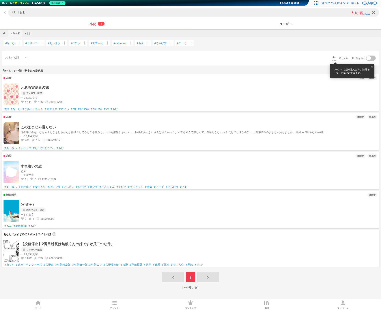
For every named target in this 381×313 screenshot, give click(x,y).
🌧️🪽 (198, 264)
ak (86, 109)
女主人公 (97, 43)
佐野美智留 (111, 264)
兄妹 (189, 264)
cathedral (120, 43)
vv (106, 109)
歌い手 (93, 186)
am (94, 109)
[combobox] (16, 57)
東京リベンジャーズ (29, 264)
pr (80, 109)
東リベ (9, 264)
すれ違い (25, 186)
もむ (114, 109)
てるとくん (135, 186)
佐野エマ (95, 264)
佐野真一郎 (80, 264)
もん (140, 43)
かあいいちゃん (32, 109)
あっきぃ (54, 43)
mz (73, 109)
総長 (156, 264)
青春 (148, 186)
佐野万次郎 (63, 264)
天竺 (147, 264)
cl (100, 109)
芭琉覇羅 (136, 264)
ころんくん (107, 186)
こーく (182, 43)
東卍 (124, 264)
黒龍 (165, 264)
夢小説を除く (358, 58)
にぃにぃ (68, 186)
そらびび (160, 43)
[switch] (371, 58)
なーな (10, 43)
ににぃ (75, 43)
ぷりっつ (31, 43)
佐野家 (49, 264)
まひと (121, 186)
